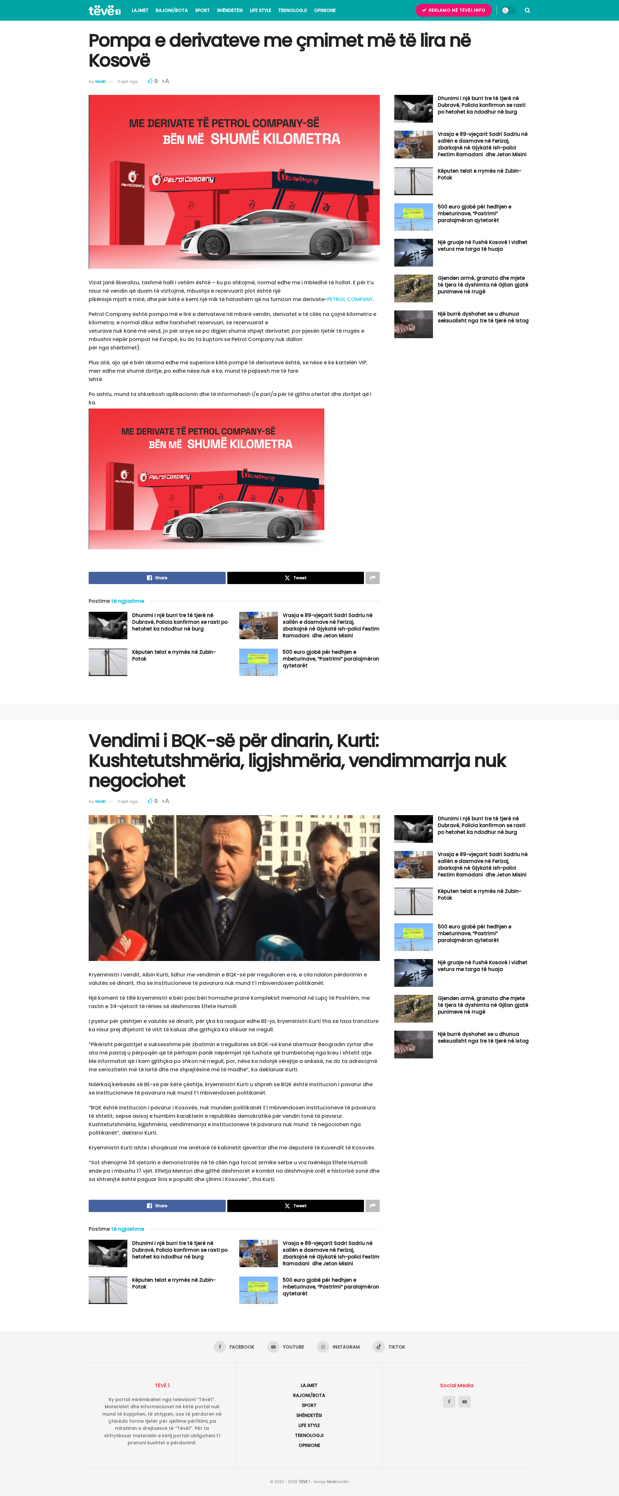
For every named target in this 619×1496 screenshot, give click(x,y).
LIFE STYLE (260, 10)
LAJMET (140, 10)
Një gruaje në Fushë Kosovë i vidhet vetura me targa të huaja (482, 245)
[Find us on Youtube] (464, 1402)
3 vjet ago (127, 81)
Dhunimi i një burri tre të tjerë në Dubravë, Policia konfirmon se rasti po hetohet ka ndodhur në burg (180, 622)
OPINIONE (325, 10)
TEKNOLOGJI (292, 10)
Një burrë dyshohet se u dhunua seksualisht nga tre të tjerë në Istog (483, 317)
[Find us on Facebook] (449, 1402)
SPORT (202, 10)
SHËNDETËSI (230, 10)
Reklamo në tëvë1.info (456, 10)
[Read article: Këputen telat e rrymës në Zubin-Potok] (108, 662)
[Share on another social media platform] (373, 578)
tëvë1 (100, 81)
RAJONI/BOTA (172, 10)
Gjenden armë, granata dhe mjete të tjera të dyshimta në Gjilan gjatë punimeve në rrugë (483, 285)
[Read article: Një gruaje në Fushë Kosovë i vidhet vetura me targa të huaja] (413, 253)
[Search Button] (527, 10)
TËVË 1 (304, 1481)
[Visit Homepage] (105, 10)
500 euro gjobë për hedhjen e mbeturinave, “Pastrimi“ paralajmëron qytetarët (331, 659)
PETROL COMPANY (350, 299)
